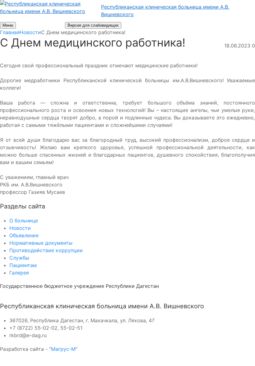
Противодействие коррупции (46, 250)
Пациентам (23, 265)
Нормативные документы (40, 243)
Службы (19, 258)
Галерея (19, 273)
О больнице (23, 220)
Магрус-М (63, 349)
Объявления (24, 235)
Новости (20, 228)
